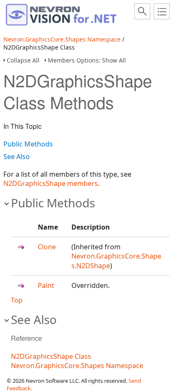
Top (17, 300)
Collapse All (23, 60)
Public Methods (28, 144)
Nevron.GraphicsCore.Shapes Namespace (62, 39)
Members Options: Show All (87, 60)
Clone (47, 246)
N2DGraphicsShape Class (51, 356)
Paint (46, 285)
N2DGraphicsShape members (50, 183)
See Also (16, 156)
